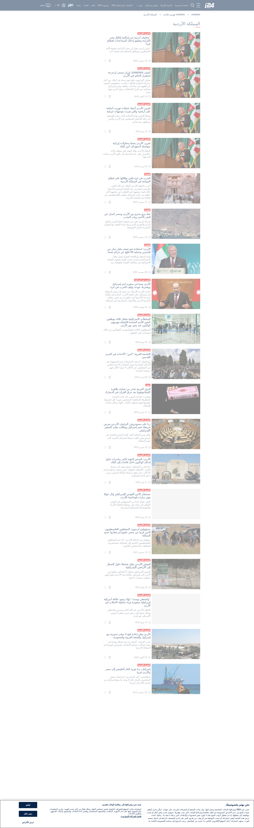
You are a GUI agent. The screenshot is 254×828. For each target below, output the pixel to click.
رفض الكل (28, 814)
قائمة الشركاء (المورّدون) (131, 816)
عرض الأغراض (28, 822)
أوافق (28, 805)
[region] (127, 814)
